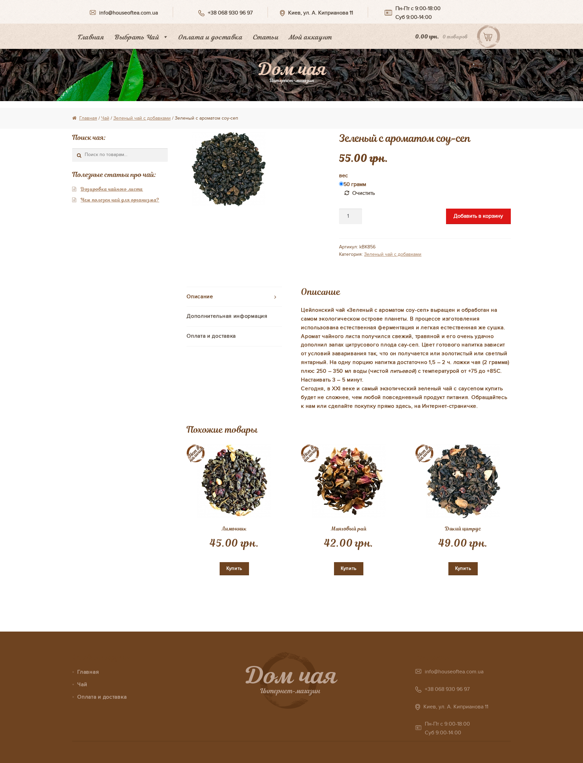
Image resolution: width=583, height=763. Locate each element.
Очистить (363, 193)
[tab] (234, 297)
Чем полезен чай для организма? (120, 199)
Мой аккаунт (310, 37)
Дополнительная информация (227, 316)
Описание (200, 296)
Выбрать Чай (136, 37)
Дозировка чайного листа (112, 189)
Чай (105, 118)
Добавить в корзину (478, 216)
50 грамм (354, 184)
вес (343, 175)
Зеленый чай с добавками (142, 118)
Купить (234, 568)
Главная (90, 37)
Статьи (265, 37)
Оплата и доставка (210, 37)
